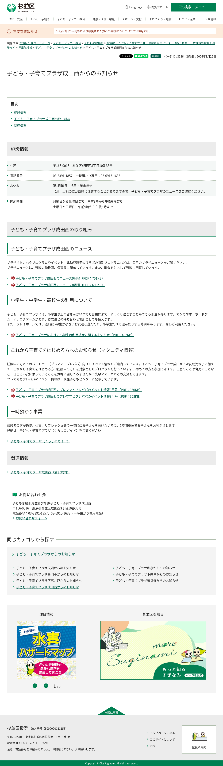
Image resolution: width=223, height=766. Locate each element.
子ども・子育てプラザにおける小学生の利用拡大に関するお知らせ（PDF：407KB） (75, 334)
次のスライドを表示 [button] (46, 685)
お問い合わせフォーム (31, 518)
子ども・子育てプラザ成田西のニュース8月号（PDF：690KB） (60, 285)
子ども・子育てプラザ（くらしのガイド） (40, 441)
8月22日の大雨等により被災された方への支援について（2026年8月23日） (105, 31)
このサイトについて (162, 739)
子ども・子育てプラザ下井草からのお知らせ (147, 574)
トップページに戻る (162, 733)
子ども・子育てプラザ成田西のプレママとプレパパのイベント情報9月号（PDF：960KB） (79, 389)
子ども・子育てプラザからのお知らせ (59, 47)
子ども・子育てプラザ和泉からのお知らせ (145, 568)
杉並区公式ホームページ (35, 43)
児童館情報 (25, 47)
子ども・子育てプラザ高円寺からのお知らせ (47, 574)
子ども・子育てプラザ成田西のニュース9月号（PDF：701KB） (60, 278)
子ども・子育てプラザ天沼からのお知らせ (46, 568)
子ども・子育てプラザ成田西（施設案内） (40, 472)
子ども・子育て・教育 (67, 43)
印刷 (157, 56)
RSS (152, 746)
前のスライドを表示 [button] (35, 685)
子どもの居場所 (93, 43)
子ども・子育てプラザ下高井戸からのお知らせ (49, 580)
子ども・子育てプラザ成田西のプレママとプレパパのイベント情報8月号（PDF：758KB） (79, 396)
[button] (134, 7)
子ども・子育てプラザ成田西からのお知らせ (47, 587)
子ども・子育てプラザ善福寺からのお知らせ (147, 580)
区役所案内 (199, 747)
